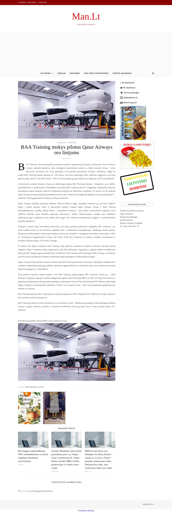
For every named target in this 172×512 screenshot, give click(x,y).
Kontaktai (32, 2)
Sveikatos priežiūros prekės (132, 210)
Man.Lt (86, 16)
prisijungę (25, 491)
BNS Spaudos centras (35, 387)
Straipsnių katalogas (128, 217)
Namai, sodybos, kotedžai (131, 223)
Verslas (61, 73)
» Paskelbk (42, 2)
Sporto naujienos (122, 73)
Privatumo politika (86, 510)
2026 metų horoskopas (96, 73)
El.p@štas (22, 2)
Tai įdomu (45, 73)
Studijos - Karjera (66, 143)
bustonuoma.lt (126, 220)
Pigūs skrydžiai (126, 214)
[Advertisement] (86, 51)
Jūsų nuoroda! (129, 226)
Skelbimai (75, 73)
